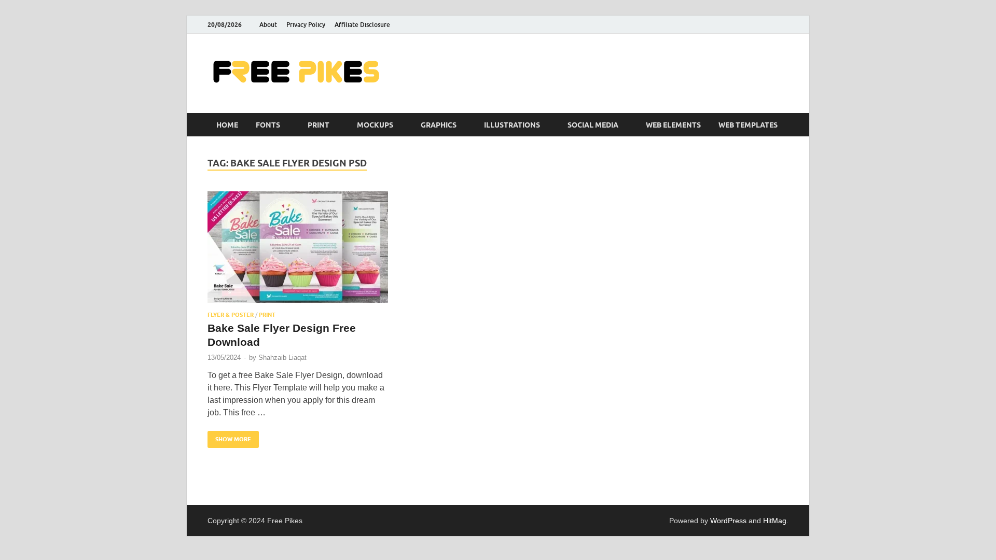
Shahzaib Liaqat (282, 357)
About (268, 25)
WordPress (728, 520)
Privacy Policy (305, 25)
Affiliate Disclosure (362, 25)
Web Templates (748, 125)
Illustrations (512, 125)
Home (227, 125)
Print (318, 125)
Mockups (375, 125)
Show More (229, 437)
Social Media (593, 125)
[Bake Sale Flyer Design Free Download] (298, 247)
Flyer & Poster (231, 314)
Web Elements (673, 125)
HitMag (774, 520)
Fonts (268, 125)
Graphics (439, 125)
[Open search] (783, 125)
